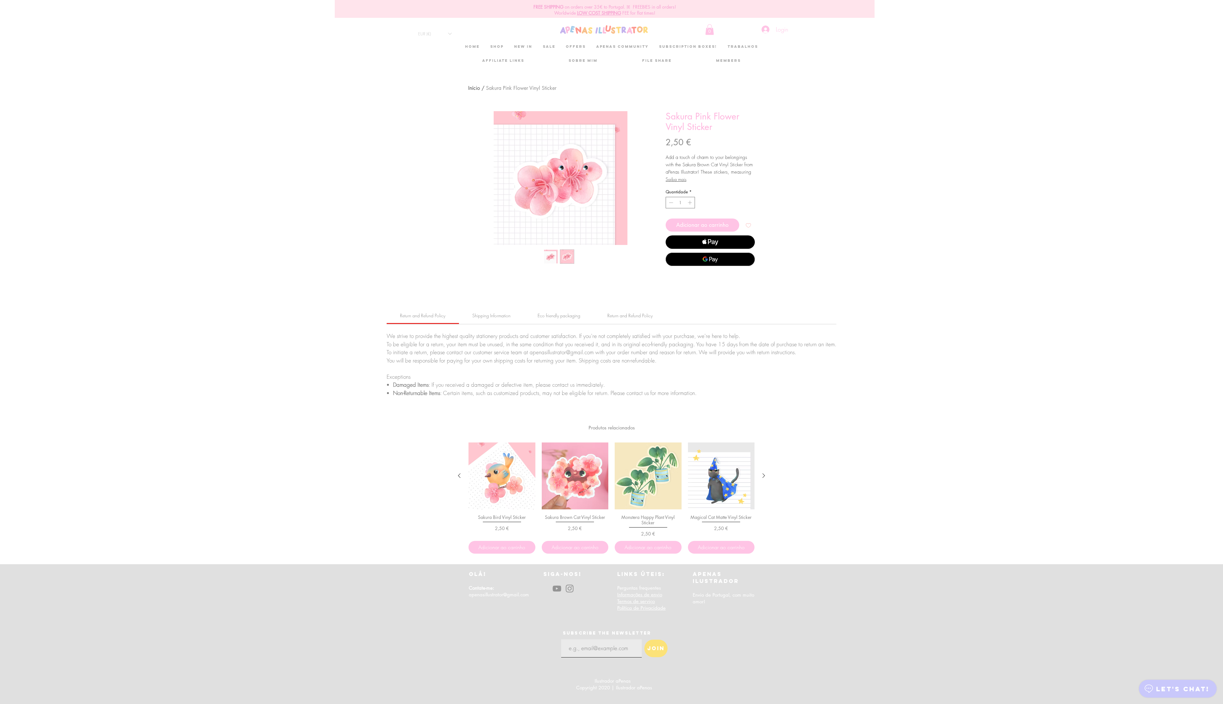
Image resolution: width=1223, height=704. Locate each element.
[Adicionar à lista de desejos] (748, 225)
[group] (611, 498)
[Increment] (690, 202)
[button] (434, 33)
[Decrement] (670, 202)
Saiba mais (676, 179)
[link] (422, 315)
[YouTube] (557, 588)
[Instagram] (569, 588)
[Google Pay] (710, 259)
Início (474, 88)
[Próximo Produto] (764, 475)
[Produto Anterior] (459, 475)
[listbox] (434, 33)
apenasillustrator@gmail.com (499, 595)
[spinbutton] (680, 202)
